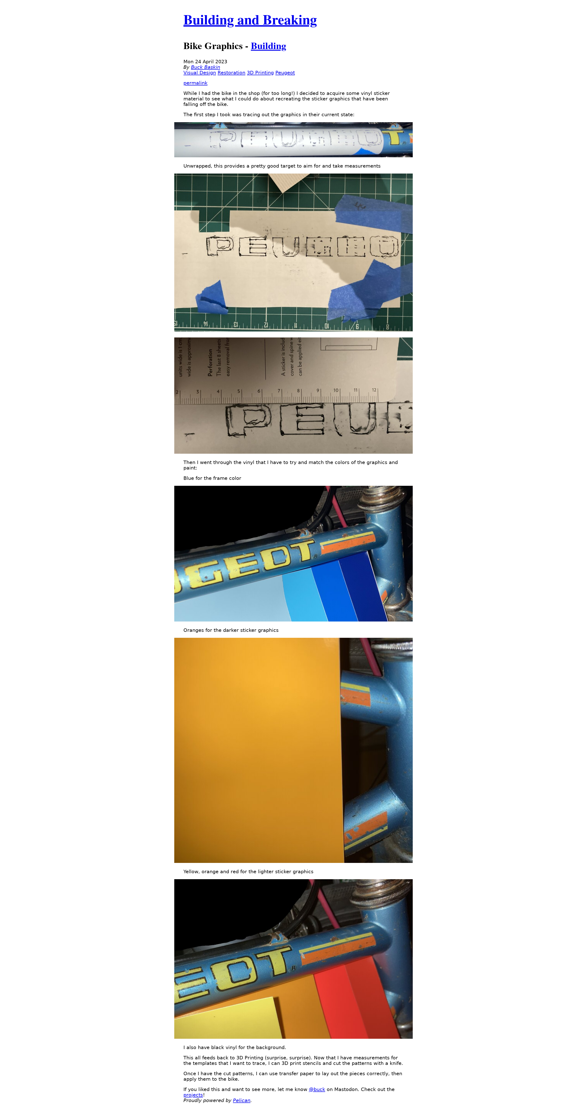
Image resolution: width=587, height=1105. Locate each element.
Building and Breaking (250, 19)
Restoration (231, 72)
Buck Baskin (205, 67)
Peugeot (285, 72)
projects (193, 1095)
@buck (317, 1089)
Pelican (241, 1100)
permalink (195, 83)
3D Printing (260, 72)
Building (268, 45)
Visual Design (199, 72)
